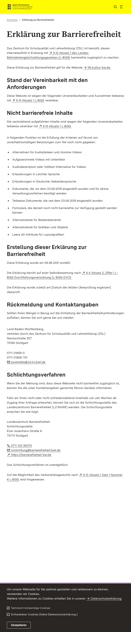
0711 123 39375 (21, 445)
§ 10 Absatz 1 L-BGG (30, 100)
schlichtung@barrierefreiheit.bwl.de (36, 450)
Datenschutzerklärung (106, 598)
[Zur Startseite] (58, 7)
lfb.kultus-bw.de (99, 67)
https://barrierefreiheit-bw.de (31, 454)
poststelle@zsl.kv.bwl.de (28, 362)
